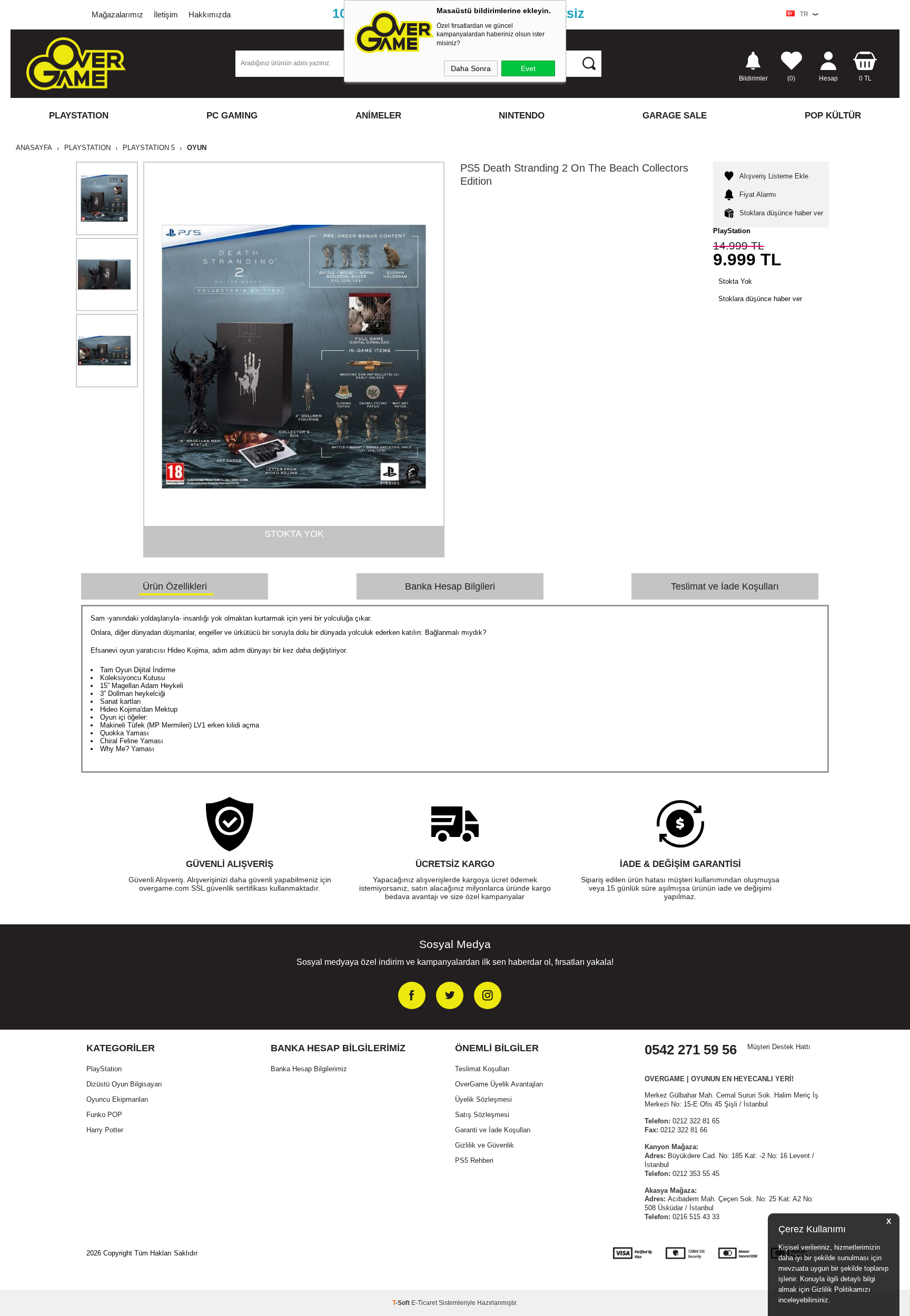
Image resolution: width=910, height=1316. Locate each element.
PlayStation (104, 1069)
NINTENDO (522, 116)
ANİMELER (378, 116)
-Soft (401, 1303)
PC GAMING (232, 116)
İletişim (166, 14)
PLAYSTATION (78, 116)
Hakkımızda (210, 14)
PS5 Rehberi (474, 1160)
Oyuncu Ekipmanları (117, 1099)
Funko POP (104, 1115)
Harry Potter (104, 1130)
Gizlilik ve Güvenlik (484, 1145)
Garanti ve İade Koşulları (493, 1130)
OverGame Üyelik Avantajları (499, 1084)
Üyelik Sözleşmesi (483, 1099)
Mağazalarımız (117, 14)
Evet (528, 68)
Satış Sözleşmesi (482, 1115)
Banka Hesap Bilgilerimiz (309, 1069)
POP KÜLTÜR (833, 116)
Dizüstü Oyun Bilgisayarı (124, 1084)
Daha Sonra (471, 68)
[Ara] (588, 63)
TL (865, 78)
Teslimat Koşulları (482, 1069)
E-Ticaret (424, 1303)
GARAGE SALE (674, 116)
